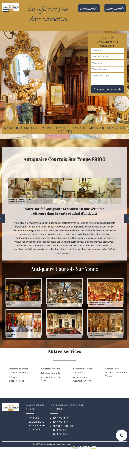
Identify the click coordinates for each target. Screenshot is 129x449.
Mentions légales (63, 444)
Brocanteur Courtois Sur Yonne (83, 370)
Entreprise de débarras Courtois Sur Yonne (116, 372)
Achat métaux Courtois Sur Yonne (83, 379)
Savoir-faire (36, 421)
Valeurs (34, 418)
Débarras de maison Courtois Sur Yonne (18, 370)
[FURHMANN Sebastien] (10, 3)
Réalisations (37, 425)
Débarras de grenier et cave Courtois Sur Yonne (51, 377)
